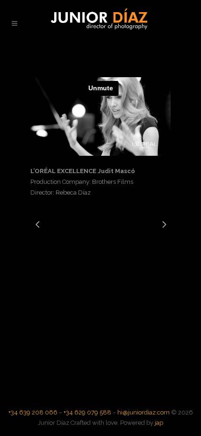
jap (159, 422)
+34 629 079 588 (87, 412)
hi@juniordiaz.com (143, 412)
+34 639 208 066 (32, 412)
